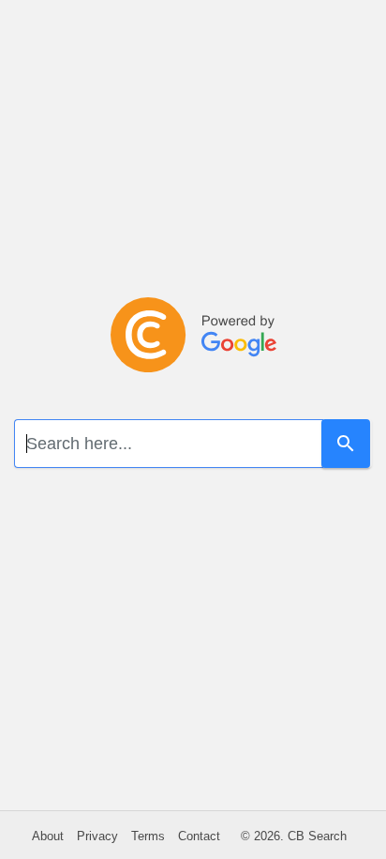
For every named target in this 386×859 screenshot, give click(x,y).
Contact (199, 836)
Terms (148, 836)
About (48, 836)
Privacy (97, 836)
